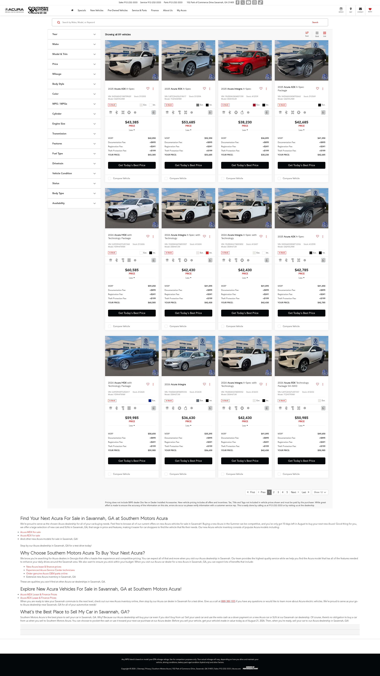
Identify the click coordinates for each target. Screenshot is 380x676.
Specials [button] (82, 10)
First (251, 492)
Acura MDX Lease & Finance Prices (38, 594)
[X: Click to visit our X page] (243, 2)
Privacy (148, 669)
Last (305, 492)
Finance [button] (155, 10)
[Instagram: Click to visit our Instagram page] (254, 2)
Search (315, 22)
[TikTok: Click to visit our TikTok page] (260, 2)
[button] (156, 60)
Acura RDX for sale (30, 535)
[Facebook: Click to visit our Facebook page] (237, 2)
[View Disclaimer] (135, 112)
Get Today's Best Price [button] (131, 165)
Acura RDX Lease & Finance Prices (38, 597)
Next (294, 492)
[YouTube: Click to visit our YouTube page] (248, 2)
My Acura (181, 10)
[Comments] (154, 112)
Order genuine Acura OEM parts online (47, 573)
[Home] (72, 10)
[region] (132, 146)
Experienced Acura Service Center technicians (50, 570)
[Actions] (153, 88)
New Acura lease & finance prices (43, 566)
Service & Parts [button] (139, 10)
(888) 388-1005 (228, 601)
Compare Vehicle (121, 178)
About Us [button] (167, 10)
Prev (262, 492)
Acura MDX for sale (30, 532)
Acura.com (236, 669)
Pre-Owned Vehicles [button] (118, 10)
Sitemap (140, 669)
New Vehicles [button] (96, 10)
